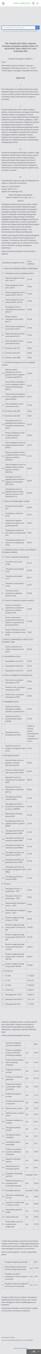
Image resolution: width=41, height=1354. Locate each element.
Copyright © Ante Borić (21, 1348)
